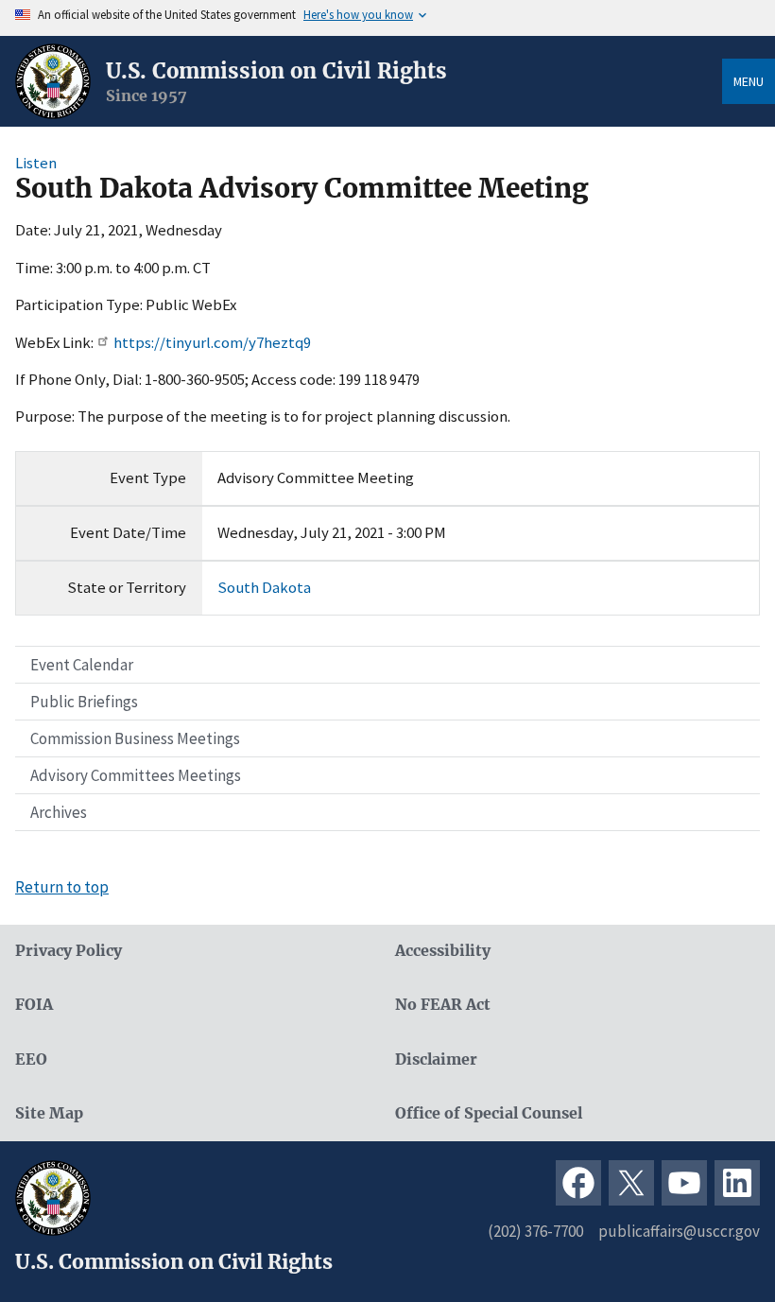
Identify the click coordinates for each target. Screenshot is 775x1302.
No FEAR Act (443, 1005)
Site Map (49, 1113)
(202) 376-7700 (535, 1231)
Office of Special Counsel (488, 1113)
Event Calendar (81, 664)
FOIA (34, 1005)
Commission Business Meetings (135, 738)
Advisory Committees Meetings (135, 775)
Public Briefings (84, 701)
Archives (58, 812)
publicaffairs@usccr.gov (679, 1231)
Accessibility (443, 951)
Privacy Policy (68, 951)
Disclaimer (436, 1059)
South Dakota (264, 587)
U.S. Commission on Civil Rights (276, 71)
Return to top (62, 887)
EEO (31, 1059)
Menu (748, 81)
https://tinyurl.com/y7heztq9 (212, 342)
